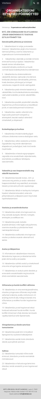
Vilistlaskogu (6, 27)
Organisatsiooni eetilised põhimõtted (23, 27)
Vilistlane (6, 3)
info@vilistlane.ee (26, 394)
